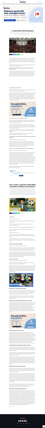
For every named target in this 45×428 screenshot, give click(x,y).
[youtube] (40, 1)
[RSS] (26, 421)
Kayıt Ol (21, 175)
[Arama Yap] (4, 1)
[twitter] (39, 1)
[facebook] (19, 421)
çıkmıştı (21, 303)
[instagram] (41, 1)
